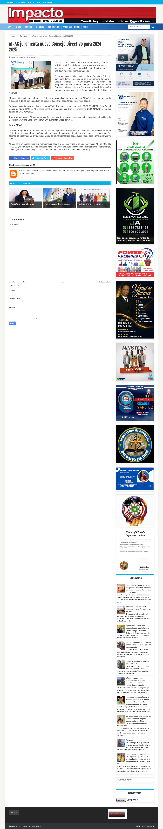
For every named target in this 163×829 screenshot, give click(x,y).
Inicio (62, 282)
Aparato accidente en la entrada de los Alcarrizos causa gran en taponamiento (138, 645)
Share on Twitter (43, 158)
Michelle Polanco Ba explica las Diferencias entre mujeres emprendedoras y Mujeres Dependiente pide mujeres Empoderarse (134, 721)
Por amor (129, 740)
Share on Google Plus (64, 158)
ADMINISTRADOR (125, 780)
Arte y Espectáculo (44, 2)
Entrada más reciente (17, 282)
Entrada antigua (105, 282)
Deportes (28, 26)
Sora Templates (147, 826)
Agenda (31, 2)
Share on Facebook (21, 158)
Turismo (10, 2)
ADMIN (14, 812)
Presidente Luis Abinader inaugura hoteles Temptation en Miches (138, 609)
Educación (20, 2)
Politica (18, 26)
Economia (32, 57)
